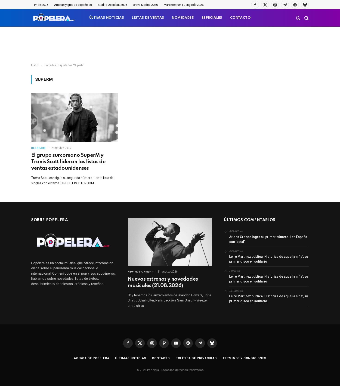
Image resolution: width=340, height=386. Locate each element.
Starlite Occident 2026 (112, 4)
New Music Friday (140, 271)
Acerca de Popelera (91, 358)
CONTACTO (240, 17)
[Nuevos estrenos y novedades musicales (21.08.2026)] (170, 242)
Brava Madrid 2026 (145, 4)
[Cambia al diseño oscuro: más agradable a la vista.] (298, 18)
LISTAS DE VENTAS (148, 17)
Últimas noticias (130, 358)
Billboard (38, 148)
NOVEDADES (183, 17)
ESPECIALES (212, 17)
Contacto (161, 358)
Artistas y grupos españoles (73, 4)
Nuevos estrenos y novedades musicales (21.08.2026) (163, 282)
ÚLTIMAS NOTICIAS (106, 17)
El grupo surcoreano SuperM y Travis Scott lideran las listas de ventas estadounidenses (68, 162)
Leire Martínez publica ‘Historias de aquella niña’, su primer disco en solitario (268, 259)
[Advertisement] (170, 45)
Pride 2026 (41, 4)
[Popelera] (54, 18)
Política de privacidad (196, 358)
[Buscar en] (306, 18)
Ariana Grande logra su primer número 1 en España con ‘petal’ (268, 239)
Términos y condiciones (244, 358)
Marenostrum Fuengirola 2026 (184, 4)
